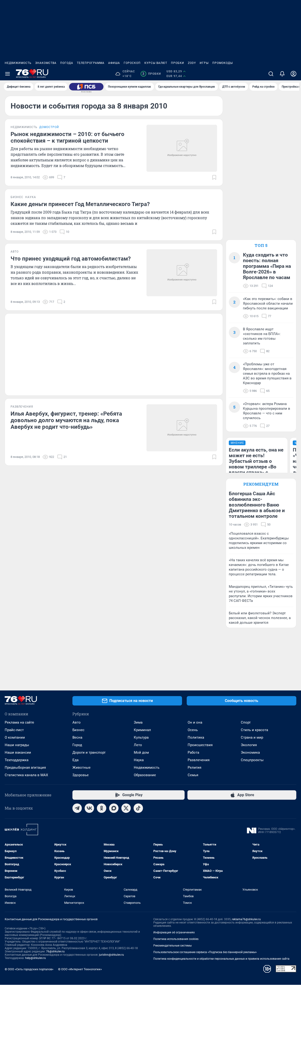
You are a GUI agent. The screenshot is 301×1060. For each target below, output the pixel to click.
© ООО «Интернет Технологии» (80, 969)
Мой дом (141, 752)
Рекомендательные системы (172, 945)
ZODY (192, 63)
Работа (193, 752)
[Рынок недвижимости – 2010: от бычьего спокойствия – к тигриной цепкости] (182, 148)
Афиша (114, 63)
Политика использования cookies (175, 939)
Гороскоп (132, 63)
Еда (75, 760)
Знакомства (45, 63)
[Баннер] (86, 87)
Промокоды (222, 63)
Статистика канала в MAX (26, 775)
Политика (196, 737)
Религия (194, 767)
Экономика (250, 752)
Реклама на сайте (19, 722)
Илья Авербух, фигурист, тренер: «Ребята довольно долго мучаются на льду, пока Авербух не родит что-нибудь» (66, 420)
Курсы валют (155, 63)
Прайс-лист (14, 730)
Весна (77, 737)
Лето (138, 745)
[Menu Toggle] (7, 73)
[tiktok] (138, 808)
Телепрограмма (90, 63)
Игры (204, 63)
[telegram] (77, 808)
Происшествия (200, 745)
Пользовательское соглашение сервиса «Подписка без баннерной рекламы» (205, 952)
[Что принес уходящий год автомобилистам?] (182, 272)
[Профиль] (293, 73)
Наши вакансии (18, 752)
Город (77, 745)
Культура (141, 737)
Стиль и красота (254, 730)
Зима (138, 722)
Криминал (142, 730)
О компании (15, 737)
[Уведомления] (282, 73)
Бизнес (78, 730)
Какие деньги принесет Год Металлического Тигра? (80, 204)
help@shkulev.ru (35, 958)
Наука (139, 760)
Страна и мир (252, 737)
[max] (114, 808)
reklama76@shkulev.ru (246, 919)
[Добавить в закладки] (214, 177)
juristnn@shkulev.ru (111, 954)
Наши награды (17, 745)
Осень (193, 730)
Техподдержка (16, 760)
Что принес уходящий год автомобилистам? (71, 258)
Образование (145, 775)
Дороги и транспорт (89, 752)
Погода (66, 63)
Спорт (246, 722)
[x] (126, 808)
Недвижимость (18, 63)
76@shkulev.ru (55, 951)
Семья (193, 775)
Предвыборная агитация (25, 767)
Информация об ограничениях (174, 932)
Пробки (177, 63)
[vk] (89, 808)
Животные (81, 767)
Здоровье (80, 775)
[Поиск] (271, 73)
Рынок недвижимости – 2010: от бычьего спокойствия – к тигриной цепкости (67, 137)
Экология (249, 745)
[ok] (101, 808)
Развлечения (199, 760)
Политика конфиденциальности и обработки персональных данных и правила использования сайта (221, 958)
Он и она (195, 722)
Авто (76, 722)
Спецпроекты (252, 760)
